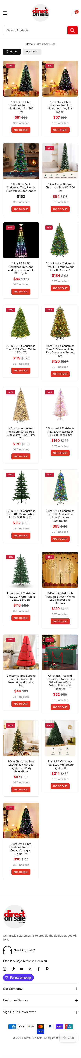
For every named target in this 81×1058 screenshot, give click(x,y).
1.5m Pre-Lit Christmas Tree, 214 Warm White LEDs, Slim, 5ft (21, 597)
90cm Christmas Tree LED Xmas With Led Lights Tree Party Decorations (21, 766)
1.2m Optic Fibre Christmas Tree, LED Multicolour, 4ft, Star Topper (60, 107)
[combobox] (40, 30)
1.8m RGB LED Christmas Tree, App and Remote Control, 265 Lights (21, 268)
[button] (20, 130)
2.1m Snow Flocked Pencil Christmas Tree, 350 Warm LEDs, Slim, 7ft (21, 433)
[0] (74, 13)
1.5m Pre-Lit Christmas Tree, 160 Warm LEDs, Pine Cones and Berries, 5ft (60, 351)
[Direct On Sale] (40, 13)
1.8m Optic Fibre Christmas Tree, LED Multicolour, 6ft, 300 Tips (20, 107)
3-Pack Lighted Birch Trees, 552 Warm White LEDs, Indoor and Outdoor (60, 598)
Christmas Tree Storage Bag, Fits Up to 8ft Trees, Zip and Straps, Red (21, 680)
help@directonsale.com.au (25, 961)
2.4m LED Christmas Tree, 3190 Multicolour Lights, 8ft (60, 765)
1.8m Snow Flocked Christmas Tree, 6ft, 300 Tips (60, 188)
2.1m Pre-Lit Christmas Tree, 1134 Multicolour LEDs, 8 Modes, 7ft (60, 267)
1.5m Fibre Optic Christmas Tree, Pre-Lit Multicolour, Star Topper (21, 188)
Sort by (30, 51)
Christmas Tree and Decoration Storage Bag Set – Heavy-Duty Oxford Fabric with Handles (60, 682)
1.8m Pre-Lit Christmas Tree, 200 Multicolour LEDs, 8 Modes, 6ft (60, 432)
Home (29, 43)
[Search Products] (72, 30)
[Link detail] (4, 969)
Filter (13, 51)
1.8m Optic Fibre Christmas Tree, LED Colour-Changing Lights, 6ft (21, 849)
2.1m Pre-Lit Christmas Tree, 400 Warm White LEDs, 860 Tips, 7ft (21, 514)
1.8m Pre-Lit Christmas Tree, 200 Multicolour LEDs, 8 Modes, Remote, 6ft (60, 516)
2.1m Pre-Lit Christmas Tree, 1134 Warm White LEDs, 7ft (21, 349)
